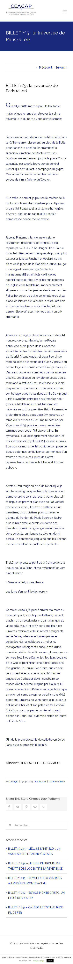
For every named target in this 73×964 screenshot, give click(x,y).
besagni (14, 781)
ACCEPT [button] (50, 961)
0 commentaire (57, 781)
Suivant (60, 67)
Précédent (45, 67)
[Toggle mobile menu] (65, 12)
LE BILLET (40, 781)
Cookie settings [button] (38, 961)
